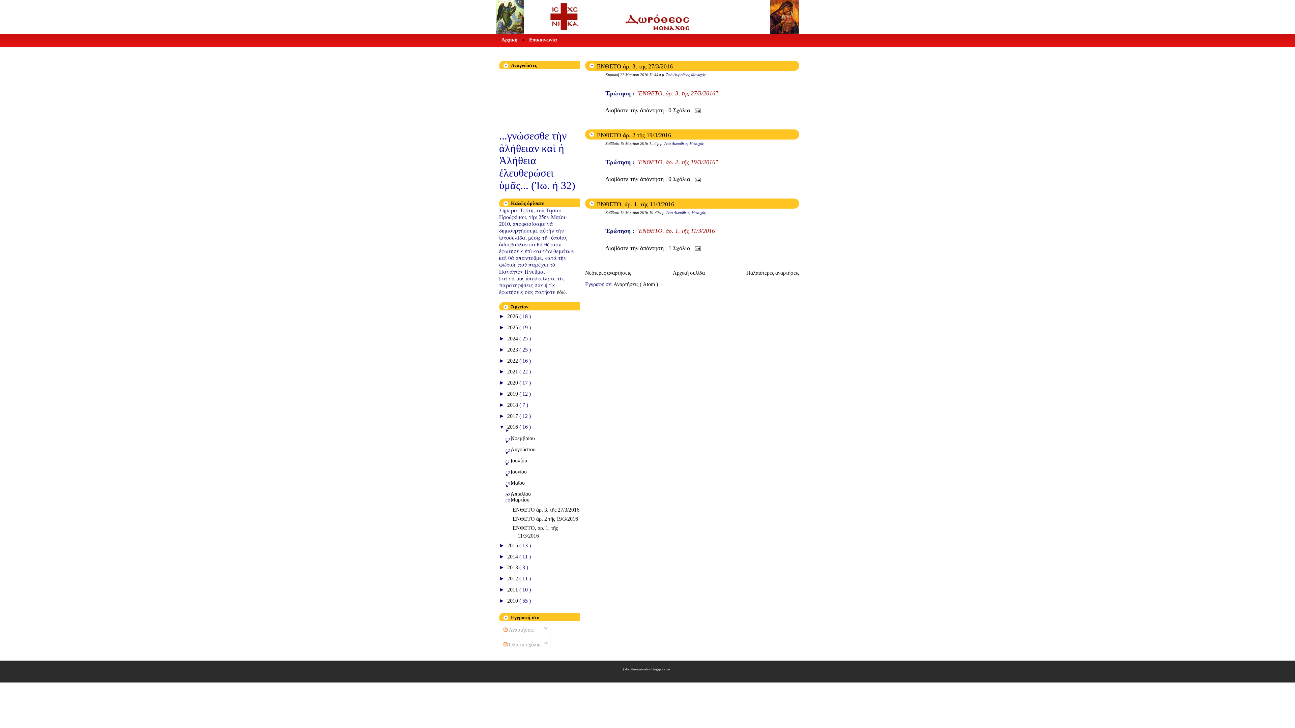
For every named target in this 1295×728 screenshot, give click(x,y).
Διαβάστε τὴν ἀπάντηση (635, 110)
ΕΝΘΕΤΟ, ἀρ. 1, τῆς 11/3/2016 (635, 204)
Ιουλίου (519, 460)
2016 (513, 427)
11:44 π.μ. (657, 74)
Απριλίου (521, 494)
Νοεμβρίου (523, 438)
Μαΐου (518, 483)
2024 (513, 338)
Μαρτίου (520, 500)
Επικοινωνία (543, 39)
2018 (513, 405)
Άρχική (509, 39)
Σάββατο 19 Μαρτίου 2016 (627, 143)
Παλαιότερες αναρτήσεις (772, 273)
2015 (513, 545)
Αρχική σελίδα (689, 273)
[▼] (545, 494)
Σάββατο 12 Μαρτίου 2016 (627, 212)
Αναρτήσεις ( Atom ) (635, 284)
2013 (513, 567)
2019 (513, 394)
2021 (513, 371)
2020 (513, 383)
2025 (513, 327)
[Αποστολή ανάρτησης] (696, 110)
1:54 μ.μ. (656, 143)
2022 (513, 361)
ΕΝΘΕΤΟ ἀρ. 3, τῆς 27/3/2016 (635, 66)
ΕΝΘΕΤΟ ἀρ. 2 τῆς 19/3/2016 (634, 135)
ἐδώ (561, 291)
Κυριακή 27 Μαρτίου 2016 (627, 74)
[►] (545, 430)
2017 (513, 416)
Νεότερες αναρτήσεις (608, 273)
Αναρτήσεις (521, 630)
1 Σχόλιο (680, 248)
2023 (513, 350)
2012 (513, 578)
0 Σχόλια (680, 110)
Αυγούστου (523, 449)
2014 (513, 556)
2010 (513, 601)
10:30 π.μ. (657, 212)
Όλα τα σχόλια (524, 644)
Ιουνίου (519, 472)
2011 (513, 590)
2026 (513, 316)
